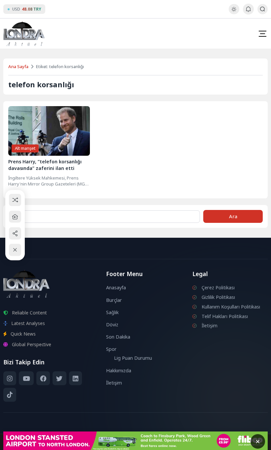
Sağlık (112, 312)
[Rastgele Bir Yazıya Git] (15, 200)
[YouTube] (26, 378)
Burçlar (114, 300)
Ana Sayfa (18, 66)
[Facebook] (43, 378)
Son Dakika (118, 337)
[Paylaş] (15, 233)
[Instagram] (9, 378)
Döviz (112, 324)
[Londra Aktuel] (24, 33)
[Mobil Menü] (262, 33)
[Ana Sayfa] (15, 217)
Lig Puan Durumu (133, 358)
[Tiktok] (9, 395)
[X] (59, 378)
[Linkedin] (75, 378)
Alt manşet (25, 148)
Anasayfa (116, 287)
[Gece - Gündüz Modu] (234, 12)
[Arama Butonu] (262, 9)
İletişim (114, 383)
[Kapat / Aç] (15, 250)
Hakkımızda (118, 370)
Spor (111, 349)
